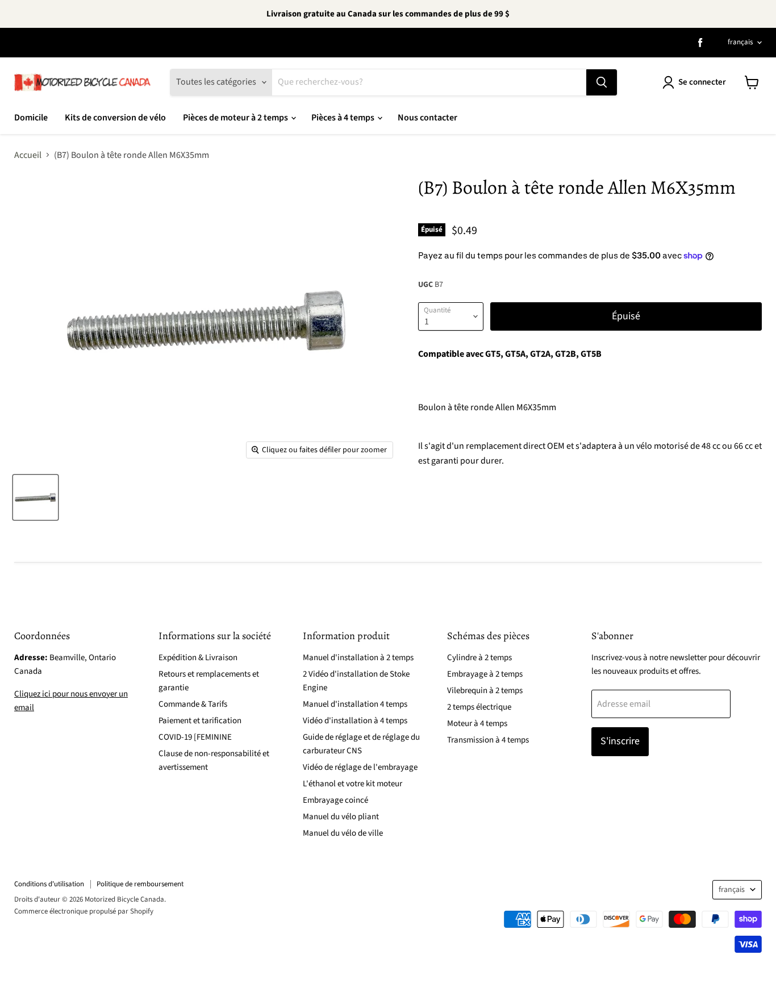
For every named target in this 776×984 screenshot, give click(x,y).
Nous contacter (427, 117)
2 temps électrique (479, 707)
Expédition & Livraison (197, 658)
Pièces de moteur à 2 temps (236, 117)
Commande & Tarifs (192, 704)
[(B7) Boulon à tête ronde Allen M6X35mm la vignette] (35, 497)
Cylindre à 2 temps (479, 658)
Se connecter (702, 82)
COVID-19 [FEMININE (195, 737)
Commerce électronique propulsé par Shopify (83, 911)
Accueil (27, 155)
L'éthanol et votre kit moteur (352, 784)
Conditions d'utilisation (49, 884)
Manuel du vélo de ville (343, 833)
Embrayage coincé (335, 800)
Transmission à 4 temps (488, 740)
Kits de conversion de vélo (115, 117)
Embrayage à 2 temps (485, 674)
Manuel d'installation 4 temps (355, 704)
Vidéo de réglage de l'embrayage (360, 767)
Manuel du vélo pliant (341, 817)
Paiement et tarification (199, 721)
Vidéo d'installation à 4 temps (355, 721)
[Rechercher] (601, 82)
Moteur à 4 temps (477, 723)
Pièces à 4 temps (343, 117)
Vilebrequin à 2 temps (485, 691)
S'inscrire (620, 741)
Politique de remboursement (140, 884)
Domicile (31, 117)
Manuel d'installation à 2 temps (358, 658)
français (740, 42)
